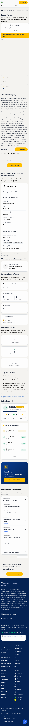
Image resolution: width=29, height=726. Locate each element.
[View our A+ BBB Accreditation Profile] (13, 637)
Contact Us (4, 682)
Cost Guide (4, 652)
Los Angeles (18, 651)
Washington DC (18, 663)
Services (3, 697)
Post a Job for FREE (14, 480)
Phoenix (17, 660)
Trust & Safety (5, 679)
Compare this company (14, 574)
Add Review (22, 149)
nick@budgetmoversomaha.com (16, 28)
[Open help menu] (25, 721)
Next (25, 557)
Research (3, 688)
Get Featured (4, 660)
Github (14, 718)
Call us (24, 2)
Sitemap (3, 694)
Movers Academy (4, 666)
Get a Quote (25, 5)
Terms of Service (16, 713)
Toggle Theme (3, 725)
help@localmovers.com (9, 614)
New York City (18, 648)
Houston (17, 657)
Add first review (15, 165)
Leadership (4, 691)
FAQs (16, 5)
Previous (20, 557)
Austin (16, 666)
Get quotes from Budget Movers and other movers (13, 35)
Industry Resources (4, 663)
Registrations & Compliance (10, 716)
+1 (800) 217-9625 (7, 618)
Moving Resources (4, 647)
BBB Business (6, 718)
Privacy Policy (5, 713)
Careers (3, 676)
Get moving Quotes (4, 650)
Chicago (17, 654)
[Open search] (17, 2)
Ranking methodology (8, 721)
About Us (3, 673)
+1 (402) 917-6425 (15, 30)
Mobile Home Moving (6, 5)
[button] (14, 499)
